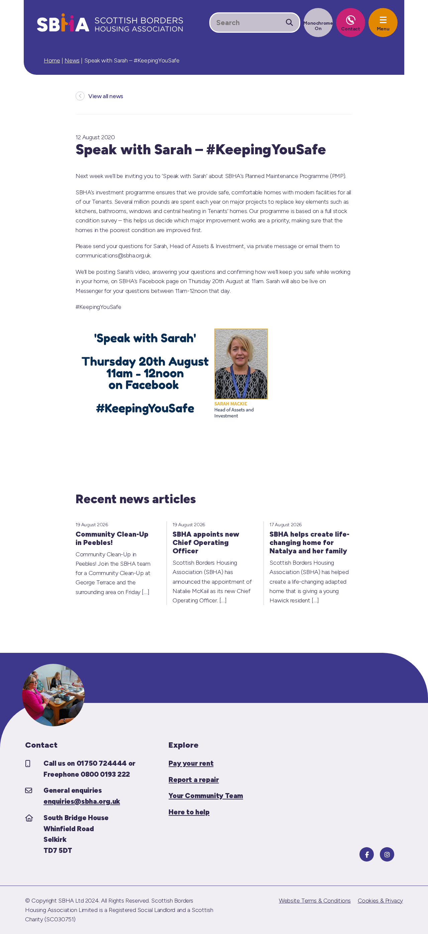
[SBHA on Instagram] (387, 854)
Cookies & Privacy (380, 900)
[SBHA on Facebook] (366, 854)
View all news (105, 96)
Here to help (189, 812)
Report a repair (194, 779)
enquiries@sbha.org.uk (81, 801)
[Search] (289, 22)
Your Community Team (206, 795)
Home (52, 60)
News (72, 60)
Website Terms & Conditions (315, 900)
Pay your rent (191, 763)
